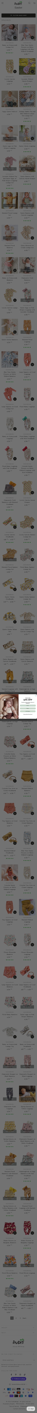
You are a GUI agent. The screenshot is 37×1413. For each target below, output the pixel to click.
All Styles (28, 711)
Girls (28, 705)
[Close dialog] (36, 695)
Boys (28, 708)
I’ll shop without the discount (27, 714)
